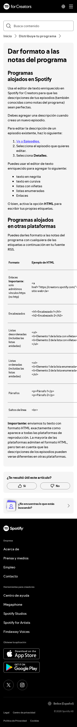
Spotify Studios (15, 613)
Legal (6, 712)
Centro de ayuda (16, 595)
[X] (8, 685)
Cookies (34, 720)
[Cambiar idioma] (63, 6)
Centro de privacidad (24, 712)
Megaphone (12, 604)
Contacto (10, 576)
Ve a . (28, 141)
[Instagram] (22, 685)
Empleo (9, 567)
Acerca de (11, 549)
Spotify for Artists (16, 622)
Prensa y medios (15, 558)
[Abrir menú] (71, 6)
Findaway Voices (16, 631)
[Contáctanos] (67, 506)
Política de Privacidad (15, 720)
